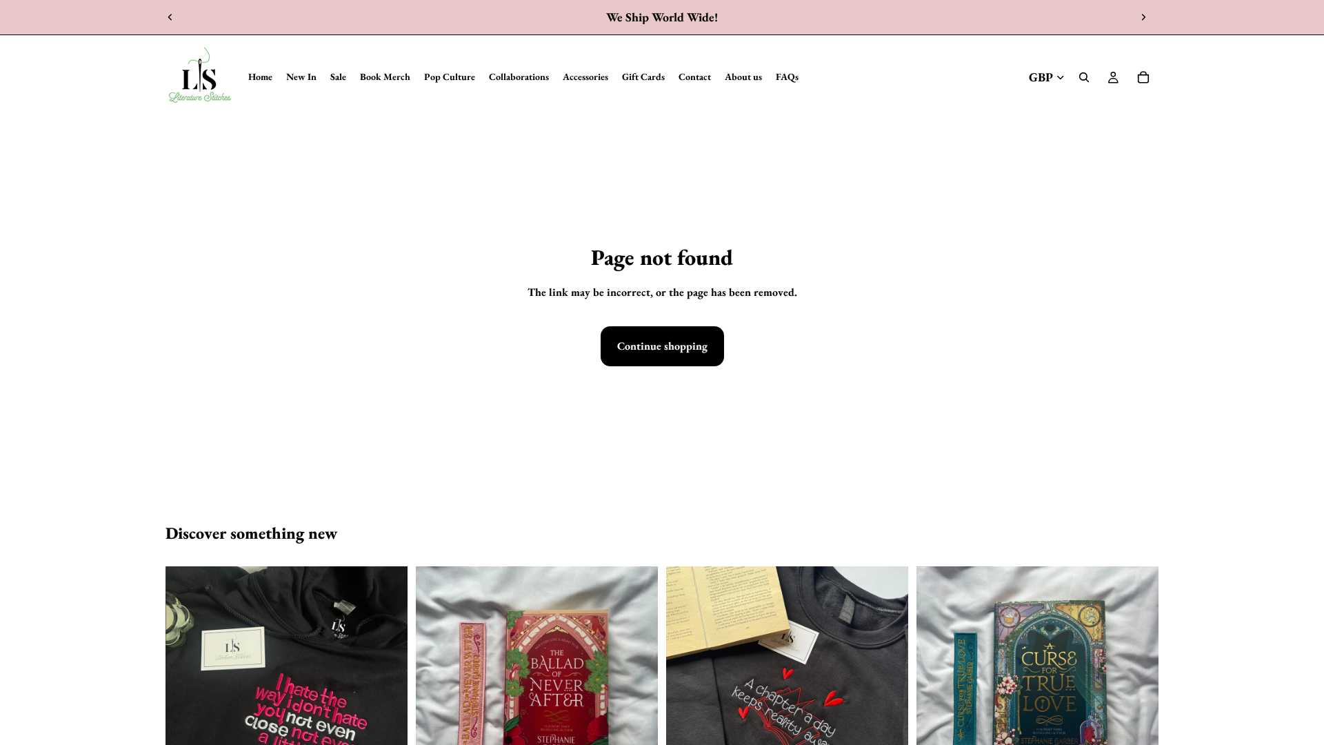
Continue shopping (662, 346)
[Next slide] (1143, 17)
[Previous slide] (170, 17)
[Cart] (1143, 77)
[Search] (1084, 77)
